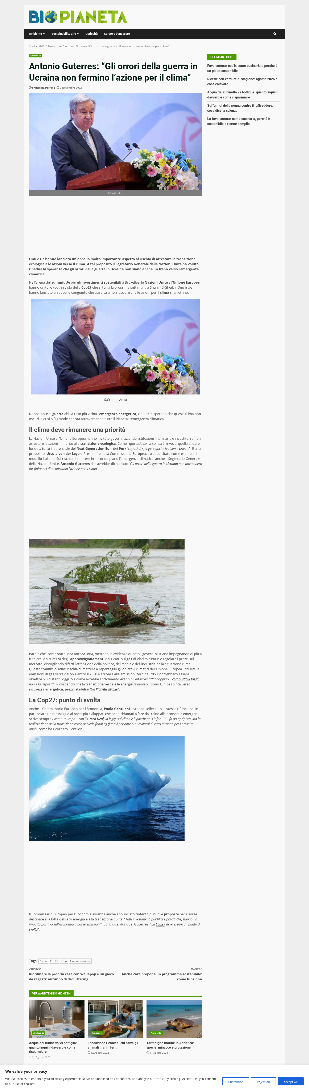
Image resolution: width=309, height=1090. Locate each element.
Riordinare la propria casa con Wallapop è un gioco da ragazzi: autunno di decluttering (71, 974)
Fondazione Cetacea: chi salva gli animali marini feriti (115, 1019)
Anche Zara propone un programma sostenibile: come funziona (162, 974)
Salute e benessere (117, 33)
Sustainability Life (64, 33)
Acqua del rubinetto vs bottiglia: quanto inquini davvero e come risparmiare (57, 1019)
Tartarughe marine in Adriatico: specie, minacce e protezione (174, 1019)
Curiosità (92, 33)
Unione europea (80, 961)
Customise (235, 1082)
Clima (43, 961)
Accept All (291, 1082)
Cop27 (54, 961)
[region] (154, 1077)
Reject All (263, 1082)
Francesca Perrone (43, 87)
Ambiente (35, 33)
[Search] (274, 34)
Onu (64, 961)
